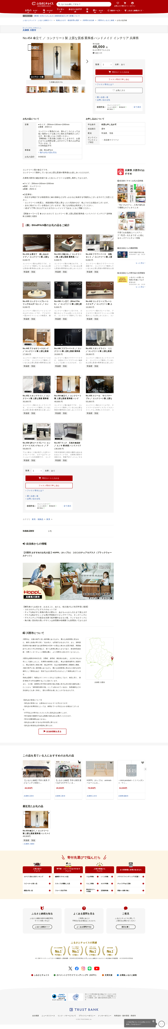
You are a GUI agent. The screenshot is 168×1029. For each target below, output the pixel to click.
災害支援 (108, 975)
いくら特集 (104, 876)
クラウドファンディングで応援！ (128, 876)
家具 (48, 519)
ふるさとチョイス (41, 975)
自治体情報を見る (53, 731)
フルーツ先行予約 (61, 890)
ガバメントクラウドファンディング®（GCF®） (76, 975)
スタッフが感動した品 (62, 883)
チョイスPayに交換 (124, 883)
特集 (87, 10)
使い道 (98, 11)
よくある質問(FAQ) (84, 927)
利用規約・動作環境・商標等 (125, 1016)
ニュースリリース (48, 1016)
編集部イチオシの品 (61, 876)
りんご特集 (90, 883)
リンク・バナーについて (67, 1016)
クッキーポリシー (104, 1016)
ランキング (60, 10)
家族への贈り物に (123, 890)
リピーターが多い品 (30, 883)
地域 (47, 11)
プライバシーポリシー (87, 1016)
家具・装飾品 (38, 519)
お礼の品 (31, 11)
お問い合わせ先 (103, 100)
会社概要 (35, 1016)
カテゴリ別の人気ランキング (33, 876)
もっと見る (140, 263)
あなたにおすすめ (75, 10)
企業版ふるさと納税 (128, 975)
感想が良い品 (28, 890)
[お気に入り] (161, 1024)
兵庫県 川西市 (29, 844)
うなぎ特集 (90, 876)
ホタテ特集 (104, 883)
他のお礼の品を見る (48, 152)
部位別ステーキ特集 (90, 890)
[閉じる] (153, 1021)
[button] (48, 236)
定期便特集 (104, 890)
